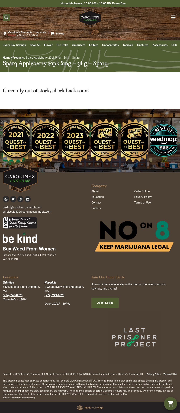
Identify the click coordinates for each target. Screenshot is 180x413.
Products (18, 57)
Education (97, 197)
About (95, 191)
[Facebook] (6, 199)
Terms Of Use (170, 374)
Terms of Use (142, 202)
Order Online (142, 191)
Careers (96, 208)
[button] (34, 34)
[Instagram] (20, 199)
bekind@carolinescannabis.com (22, 207)
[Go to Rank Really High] (90, 407)
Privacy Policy (143, 197)
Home (6, 57)
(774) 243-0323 (12, 295)
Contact (96, 202)
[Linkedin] (27, 199)
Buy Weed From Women (29, 249)
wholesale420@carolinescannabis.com (27, 211)
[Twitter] (13, 199)
